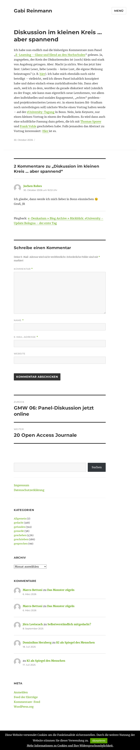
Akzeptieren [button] (98, 740)
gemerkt (19, 531)
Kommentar (23, 268)
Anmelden (21, 692)
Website (19, 353)
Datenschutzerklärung (29, 490)
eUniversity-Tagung (40, 112)
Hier (45, 131)
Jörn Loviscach (33, 624)
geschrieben (21, 539)
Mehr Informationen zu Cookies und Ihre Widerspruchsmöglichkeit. (70, 745)
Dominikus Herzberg (37, 642)
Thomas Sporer (90, 121)
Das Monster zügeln (60, 590)
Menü (119, 10)
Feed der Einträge (26, 697)
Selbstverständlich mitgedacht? (69, 624)
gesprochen (21, 543)
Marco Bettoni (33, 590)
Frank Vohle (28, 126)
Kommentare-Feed (27, 702)
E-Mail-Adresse (26, 337)
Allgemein (20, 518)
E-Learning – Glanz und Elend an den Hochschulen (50, 54)
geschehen (20, 535)
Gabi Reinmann (33, 11)
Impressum (21, 485)
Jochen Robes (32, 186)
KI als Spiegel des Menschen (75, 642)
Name (19, 320)
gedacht (18, 522)
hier (42, 74)
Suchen (97, 467)
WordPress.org (24, 706)
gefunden (19, 526)
